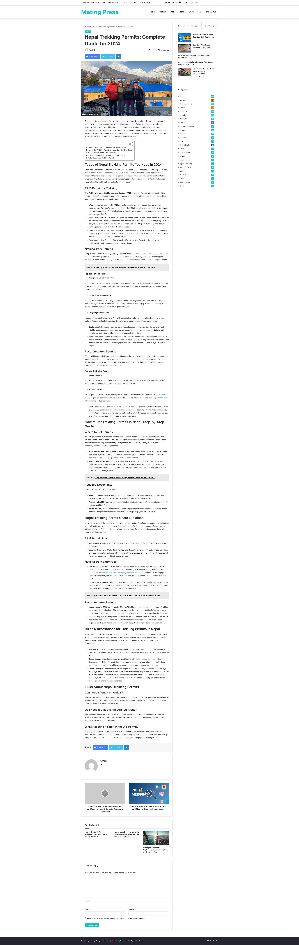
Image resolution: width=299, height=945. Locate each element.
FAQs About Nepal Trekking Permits (101, 158)
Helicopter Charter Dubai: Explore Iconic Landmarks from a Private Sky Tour (155, 850)
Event (182, 186)
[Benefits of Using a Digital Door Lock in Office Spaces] (184, 37)
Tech (173, 12)
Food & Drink (184, 145)
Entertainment (185, 152)
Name (87, 901)
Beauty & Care (185, 167)
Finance (183, 130)
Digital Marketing (186, 164)
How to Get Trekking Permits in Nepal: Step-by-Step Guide (110, 150)
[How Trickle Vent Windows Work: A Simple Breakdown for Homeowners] (184, 72)
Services (183, 134)
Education (183, 137)
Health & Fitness (186, 104)
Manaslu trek (162, 395)
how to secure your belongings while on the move (121, 572)
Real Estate (184, 175)
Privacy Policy (113, 3)
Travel (94, 27)
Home (104, 3)
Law (181, 141)
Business (162, 12)
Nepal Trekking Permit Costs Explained (102, 152)
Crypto (190, 12)
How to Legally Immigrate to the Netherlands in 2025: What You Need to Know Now (126, 834)
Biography (183, 119)
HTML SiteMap (144, 3)
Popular (194, 26)
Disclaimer (133, 3)
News (182, 12)
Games (182, 122)
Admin (91, 50)
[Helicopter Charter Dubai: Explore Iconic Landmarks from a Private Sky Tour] (156, 838)
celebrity (183, 115)
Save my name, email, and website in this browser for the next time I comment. (116, 918)
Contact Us (211, 12)
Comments (209, 26)
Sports (182, 178)
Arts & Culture (185, 182)
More (199, 12)
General (182, 108)
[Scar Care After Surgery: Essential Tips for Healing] (184, 48)
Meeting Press (119, 941)
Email (87, 910)
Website (131, 910)
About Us (124, 3)
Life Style (183, 111)
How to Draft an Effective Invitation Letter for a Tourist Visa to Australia (96, 834)
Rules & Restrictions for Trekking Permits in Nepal (106, 155)
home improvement (187, 126)
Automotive (184, 160)
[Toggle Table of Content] (129, 144)
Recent (181, 26)
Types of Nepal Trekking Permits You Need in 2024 (106, 147)
